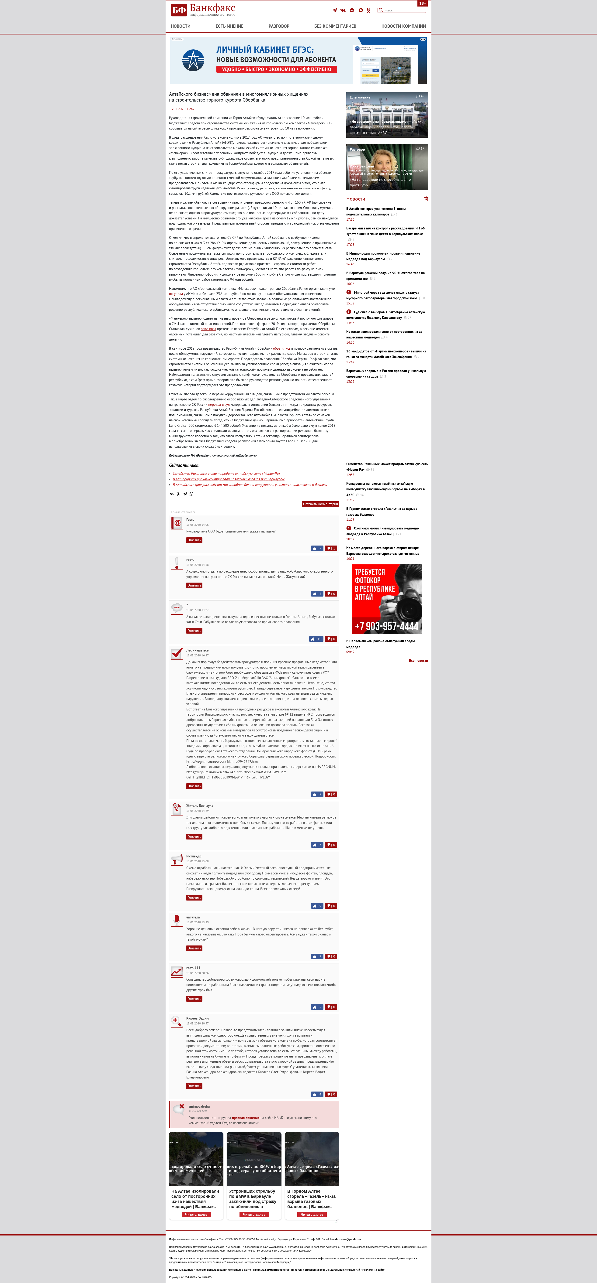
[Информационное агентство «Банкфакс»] (210, 10)
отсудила (176, 293)
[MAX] (361, 10)
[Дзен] (352, 10)
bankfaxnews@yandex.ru (345, 1239)
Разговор (279, 26)
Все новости (418, 660)
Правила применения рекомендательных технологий (325, 1269)
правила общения (246, 1118)
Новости (181, 26)
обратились (281, 348)
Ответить (194, 540)
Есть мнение (229, 26)
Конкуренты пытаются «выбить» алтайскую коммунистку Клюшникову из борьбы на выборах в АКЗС (385, 489)
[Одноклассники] (368, 10)
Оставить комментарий (320, 504)
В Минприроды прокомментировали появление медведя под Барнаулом (229, 479)
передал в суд (219, 404)
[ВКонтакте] (343, 10)
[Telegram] (335, 10)
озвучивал (208, 329)
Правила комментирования (271, 1269)
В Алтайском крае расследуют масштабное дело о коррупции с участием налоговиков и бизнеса (250, 484)
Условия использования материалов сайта (223, 1269)
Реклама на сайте (373, 1269)
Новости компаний (404, 26)
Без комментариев (335, 26)
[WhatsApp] (191, 494)
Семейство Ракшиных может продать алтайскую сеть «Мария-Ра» (226, 473)
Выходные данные (181, 1269)
